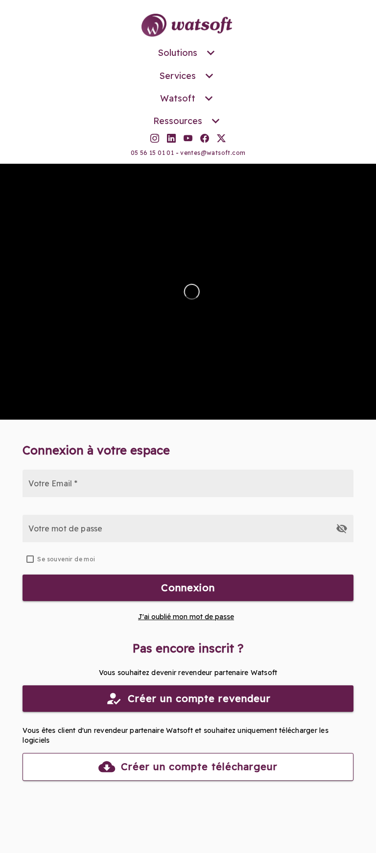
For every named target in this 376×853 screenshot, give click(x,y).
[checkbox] (188, 559)
